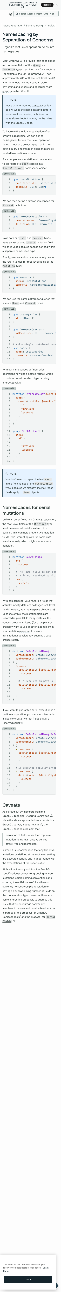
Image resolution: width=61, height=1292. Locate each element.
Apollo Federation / (14, 25)
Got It (28, 1279)
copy (51, 178)
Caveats (37, 105)
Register (47, 4)
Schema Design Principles (41, 25)
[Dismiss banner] (56, 4)
